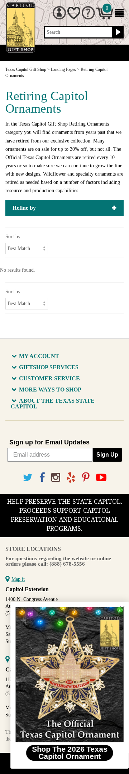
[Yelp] (71, 477)
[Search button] (117, 32)
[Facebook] (42, 477)
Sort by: (13, 236)
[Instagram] (56, 477)
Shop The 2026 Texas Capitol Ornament (64, 752)
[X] (27, 477)
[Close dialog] (117, 608)
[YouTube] (101, 477)
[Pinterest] (86, 477)
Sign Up (107, 455)
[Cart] (104, 18)
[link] (64, 674)
